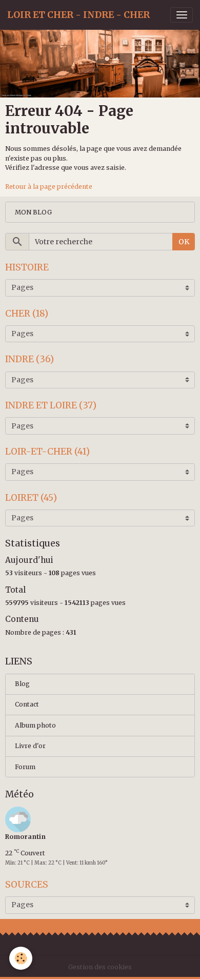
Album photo (35, 725)
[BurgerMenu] (181, 15)
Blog (22, 684)
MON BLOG (33, 212)
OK (183, 241)
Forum (25, 767)
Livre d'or (30, 746)
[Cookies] (20, 958)
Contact (27, 704)
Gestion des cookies (100, 967)
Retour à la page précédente (48, 186)
